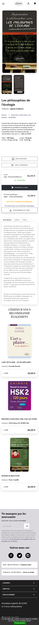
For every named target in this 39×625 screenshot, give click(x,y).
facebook (11, 555)
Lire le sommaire (21, 165)
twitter (19, 555)
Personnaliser (20, 623)
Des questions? (17, 565)
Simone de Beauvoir (11, 476)
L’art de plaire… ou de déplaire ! (16, 362)
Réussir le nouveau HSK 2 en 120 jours (19, 419)
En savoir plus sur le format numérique (19, 206)
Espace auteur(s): (18, 572)
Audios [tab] (17, 220)
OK (26, 526)
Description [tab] (7, 220)
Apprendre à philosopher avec (21, 115)
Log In (28, 4)
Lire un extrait (21, 159)
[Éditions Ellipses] (18, 3)
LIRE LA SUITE (26, 134)
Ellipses (4, 115)
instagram (28, 555)
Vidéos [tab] (24, 220)
